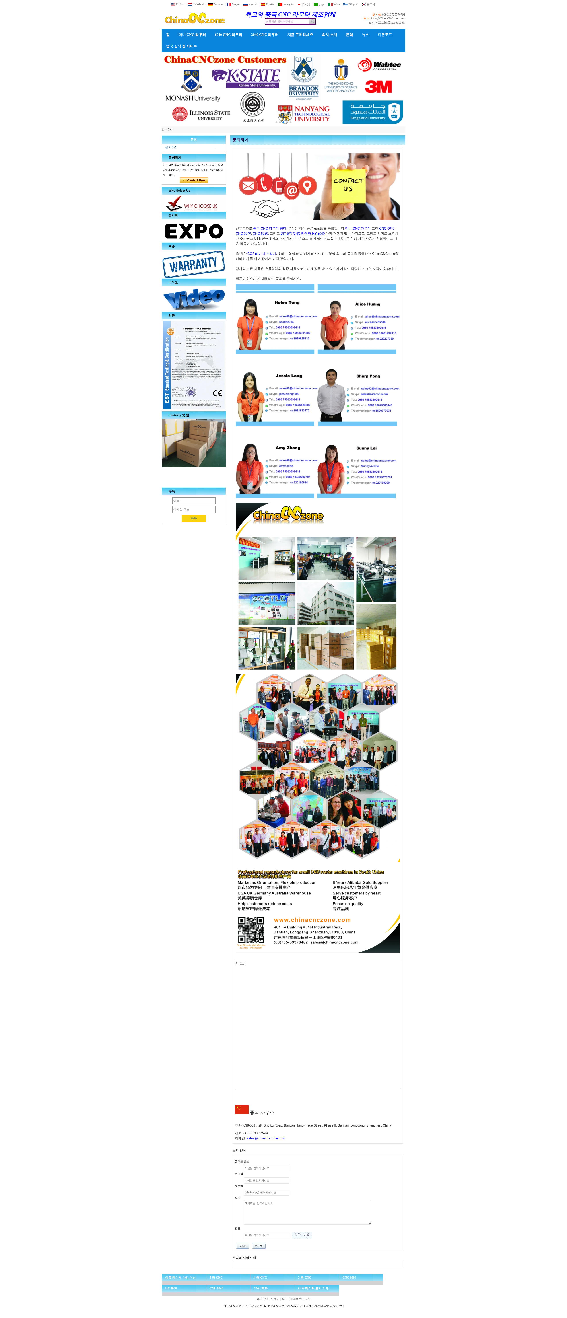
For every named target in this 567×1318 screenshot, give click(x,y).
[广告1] (361, 89)
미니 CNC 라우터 (192, 35)
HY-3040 (318, 233)
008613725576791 (393, 14)
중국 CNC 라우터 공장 (269, 228)
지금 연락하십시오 (194, 180)
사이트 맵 (296, 1299)
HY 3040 (171, 1288)
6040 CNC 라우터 (228, 35)
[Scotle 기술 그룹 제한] (195, 27)
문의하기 (171, 147)
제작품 (275, 1299)
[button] (276, 122)
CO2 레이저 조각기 (261, 253)
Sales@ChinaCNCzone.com (388, 18)
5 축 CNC (216, 1277)
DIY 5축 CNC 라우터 (296, 233)
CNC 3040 (243, 233)
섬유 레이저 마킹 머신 (180, 1277)
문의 (349, 35)
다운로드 (385, 35)
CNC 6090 (260, 233)
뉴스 (365, 35)
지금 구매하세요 (300, 35)
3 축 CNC (304, 1277)
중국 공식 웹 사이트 (181, 46)
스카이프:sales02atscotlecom (387, 22)
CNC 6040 (386, 228)
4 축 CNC (260, 1277)
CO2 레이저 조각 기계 (313, 1288)
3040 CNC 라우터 (265, 35)
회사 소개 (329, 35)
